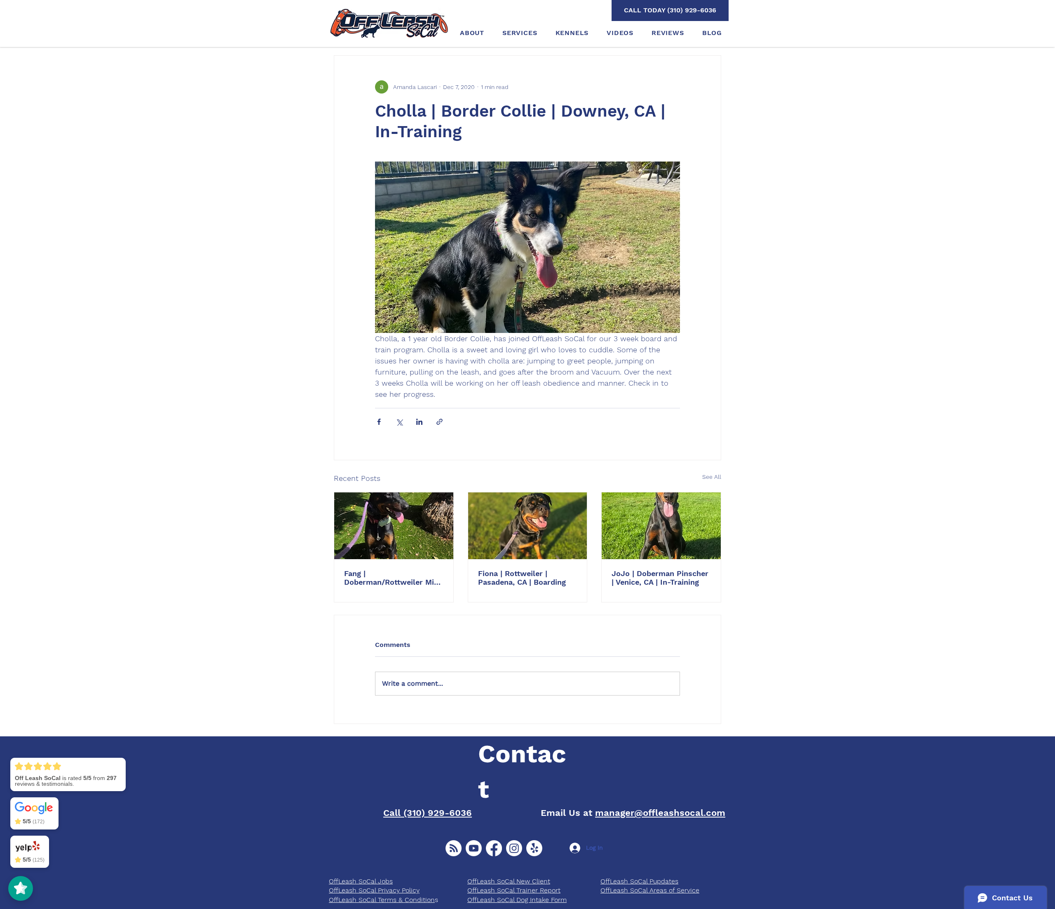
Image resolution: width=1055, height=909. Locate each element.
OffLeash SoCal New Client (508, 881)
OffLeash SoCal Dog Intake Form (517, 900)
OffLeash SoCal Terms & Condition (382, 900)
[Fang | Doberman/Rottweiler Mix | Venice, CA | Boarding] (393, 525)
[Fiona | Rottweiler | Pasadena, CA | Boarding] (527, 525)
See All (711, 476)
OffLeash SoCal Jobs (361, 881)
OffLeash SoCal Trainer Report (513, 890)
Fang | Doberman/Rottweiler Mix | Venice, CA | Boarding (393, 577)
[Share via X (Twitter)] (399, 422)
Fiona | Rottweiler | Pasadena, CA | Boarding (522, 577)
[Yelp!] (534, 848)
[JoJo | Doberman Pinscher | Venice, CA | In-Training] (661, 525)
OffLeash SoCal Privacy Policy (374, 890)
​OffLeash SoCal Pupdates (639, 881)
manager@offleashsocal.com (660, 813)
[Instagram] (514, 848)
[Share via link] (439, 422)
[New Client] (453, 848)
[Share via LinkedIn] (419, 422)
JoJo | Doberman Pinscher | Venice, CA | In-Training (660, 577)
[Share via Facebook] (379, 422)
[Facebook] (494, 848)
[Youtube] (474, 848)
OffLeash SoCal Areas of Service (649, 890)
